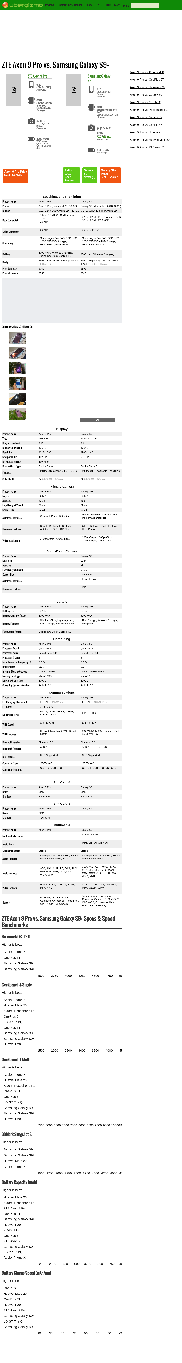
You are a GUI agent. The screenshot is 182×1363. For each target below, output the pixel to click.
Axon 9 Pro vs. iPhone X (145, 132)
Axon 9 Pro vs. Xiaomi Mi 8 (147, 72)
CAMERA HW (104, 137)
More (117, 5)
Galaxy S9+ (87, 206)
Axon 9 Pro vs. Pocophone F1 (149, 109)
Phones (90, 5)
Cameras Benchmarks (70, 5)
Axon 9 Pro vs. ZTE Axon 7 (147, 147)
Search (126, 5)
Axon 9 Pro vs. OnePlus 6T (147, 79)
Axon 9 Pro (40, 76)
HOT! (108, 5)
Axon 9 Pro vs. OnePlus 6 (146, 124)
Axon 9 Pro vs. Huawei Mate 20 (150, 139)
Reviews (49, 5)
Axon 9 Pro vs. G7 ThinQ (145, 102)
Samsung (94, 76)
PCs (99, 5)
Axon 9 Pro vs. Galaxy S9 (146, 117)
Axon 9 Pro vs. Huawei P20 (147, 87)
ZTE (30, 76)
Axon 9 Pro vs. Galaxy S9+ (147, 94)
